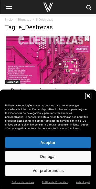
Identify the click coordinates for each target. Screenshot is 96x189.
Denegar (48, 156)
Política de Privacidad (55, 182)
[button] (88, 95)
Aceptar (48, 142)
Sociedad (13, 82)
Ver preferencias (48, 170)
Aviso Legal (83, 182)
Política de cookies (23, 182)
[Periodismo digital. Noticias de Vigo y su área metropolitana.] (48, 7)
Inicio (9, 19)
